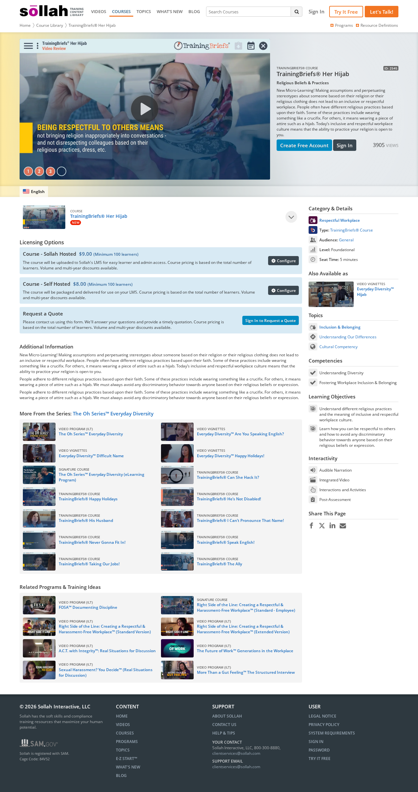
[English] (34, 191)
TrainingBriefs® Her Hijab (92, 25)
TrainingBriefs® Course (351, 230)
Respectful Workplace (339, 220)
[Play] (291, 217)
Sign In (345, 145)
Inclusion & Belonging (340, 327)
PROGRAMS (127, 741)
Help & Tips (223, 733)
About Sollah (227, 716)
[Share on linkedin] (332, 526)
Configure (286, 261)
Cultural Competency (338, 346)
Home (25, 25)
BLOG (194, 11)
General (346, 240)
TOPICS (144, 11)
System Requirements (332, 733)
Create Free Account (304, 145)
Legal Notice (322, 716)
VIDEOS (98, 11)
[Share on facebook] (311, 526)
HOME (122, 716)
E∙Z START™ (126, 758)
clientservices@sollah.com (236, 753)
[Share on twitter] (321, 526)
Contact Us (224, 724)
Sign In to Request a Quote (270, 320)
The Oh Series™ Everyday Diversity (113, 413)
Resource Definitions (379, 25)
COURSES (121, 11)
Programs (344, 25)
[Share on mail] (342, 526)
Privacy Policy (324, 724)
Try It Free (346, 11)
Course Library (49, 25)
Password (319, 750)
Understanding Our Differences (348, 337)
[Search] (296, 11)
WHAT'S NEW (170, 11)
